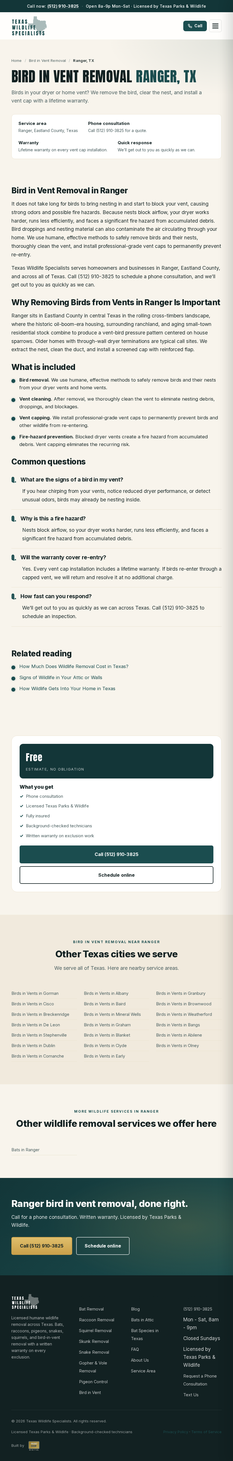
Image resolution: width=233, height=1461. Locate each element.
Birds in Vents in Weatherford (184, 1014)
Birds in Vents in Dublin (33, 1045)
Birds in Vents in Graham (107, 1024)
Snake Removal (94, 1352)
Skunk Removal (94, 1341)
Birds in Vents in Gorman (35, 993)
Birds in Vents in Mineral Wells (112, 1014)
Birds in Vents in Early (104, 1056)
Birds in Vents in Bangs (178, 1024)
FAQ (135, 1349)
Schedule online (116, 875)
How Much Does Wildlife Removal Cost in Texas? (73, 666)
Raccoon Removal (96, 1319)
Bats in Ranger (25, 1149)
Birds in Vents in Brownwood (183, 1003)
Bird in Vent (90, 1392)
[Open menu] (215, 26)
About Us (140, 1360)
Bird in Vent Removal (47, 60)
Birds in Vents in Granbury (180, 993)
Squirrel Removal (95, 1330)
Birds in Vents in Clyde (105, 1045)
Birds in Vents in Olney (177, 1045)
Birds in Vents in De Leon (35, 1024)
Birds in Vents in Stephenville (39, 1035)
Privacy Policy (175, 1431)
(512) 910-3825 (63, 6)
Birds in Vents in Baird (105, 1003)
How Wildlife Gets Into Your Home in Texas (67, 688)
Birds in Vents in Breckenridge (40, 1014)
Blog (135, 1309)
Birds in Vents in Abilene (179, 1035)
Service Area (143, 1370)
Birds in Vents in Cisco (32, 1003)
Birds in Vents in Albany (106, 993)
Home (16, 60)
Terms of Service (206, 1431)
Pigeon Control (93, 1381)
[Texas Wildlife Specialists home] (29, 26)
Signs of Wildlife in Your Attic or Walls (60, 677)
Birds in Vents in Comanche (37, 1056)
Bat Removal (91, 1309)
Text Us (191, 1394)
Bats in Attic (142, 1319)
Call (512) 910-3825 (116, 854)
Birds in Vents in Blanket (107, 1035)
